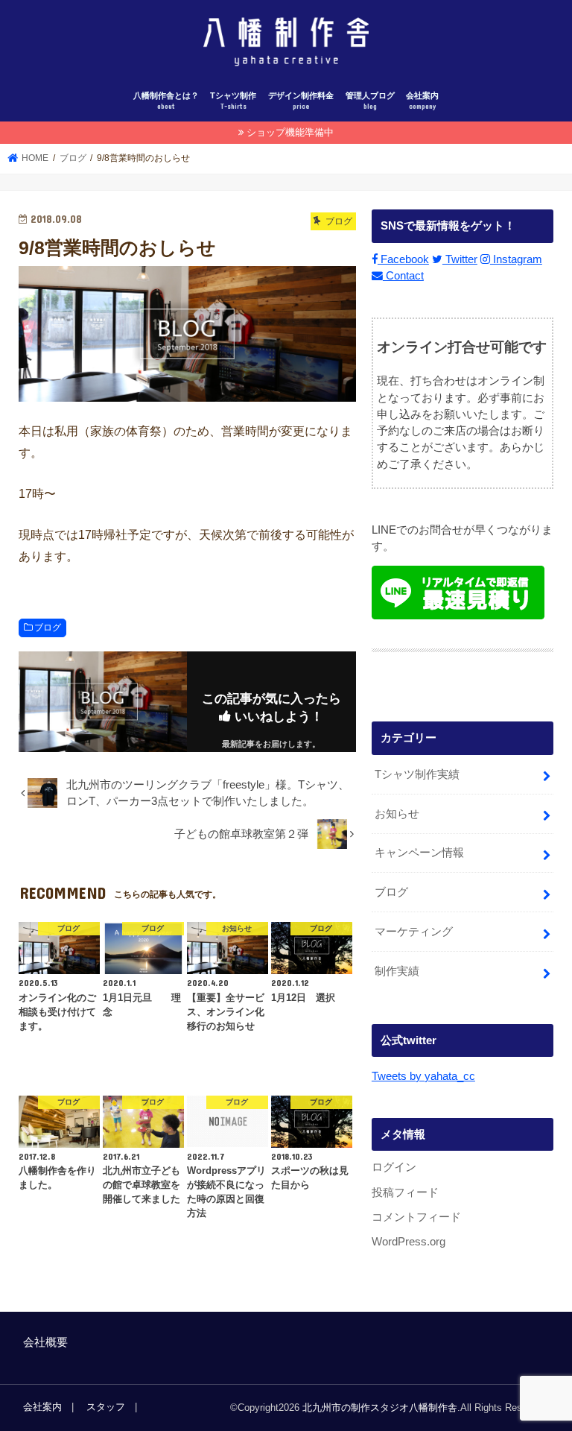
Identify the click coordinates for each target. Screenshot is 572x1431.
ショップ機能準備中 (290, 132)
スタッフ (105, 1406)
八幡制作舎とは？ (166, 101)
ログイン (394, 1167)
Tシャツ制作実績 (417, 774)
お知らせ (397, 814)
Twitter (459, 259)
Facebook (403, 259)
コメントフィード (416, 1217)
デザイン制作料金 (301, 101)
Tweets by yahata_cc (423, 1076)
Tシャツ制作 (233, 101)
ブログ (47, 627)
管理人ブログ (370, 101)
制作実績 (397, 971)
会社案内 (422, 101)
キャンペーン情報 (419, 853)
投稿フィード (405, 1192)
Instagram (516, 259)
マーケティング (414, 932)
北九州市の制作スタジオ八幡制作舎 (379, 1407)
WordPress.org (408, 1242)
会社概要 (45, 1342)
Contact (403, 276)
